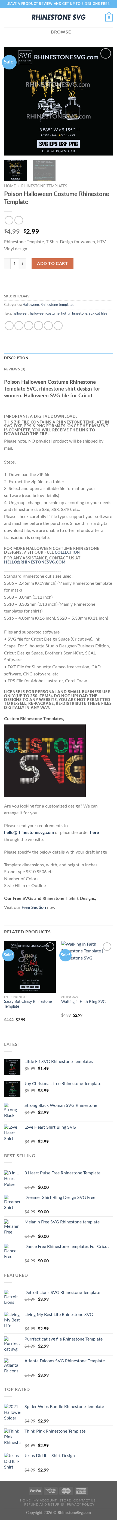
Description (16, 358)
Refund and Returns (44, 1504)
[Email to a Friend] (38, 325)
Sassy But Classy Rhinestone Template (28, 1004)
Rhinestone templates (44, 186)
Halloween (31, 304)
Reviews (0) (14, 369)
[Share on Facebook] (18, 325)
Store (65, 1500)
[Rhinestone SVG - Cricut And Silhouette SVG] (58, 17)
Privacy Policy (80, 1504)
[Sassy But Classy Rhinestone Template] (30, 967)
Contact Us (84, 1500)
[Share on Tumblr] (58, 325)
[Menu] (7, 17)
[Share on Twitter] (28, 325)
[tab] (58, 358)
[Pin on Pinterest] (48, 325)
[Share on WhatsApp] (9, 325)
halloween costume (45, 313)
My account (45, 1500)
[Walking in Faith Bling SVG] (87, 967)
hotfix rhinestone (74, 313)
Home (10, 186)
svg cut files (98, 313)
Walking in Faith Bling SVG (83, 1002)
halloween (20, 313)
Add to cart (52, 263)
